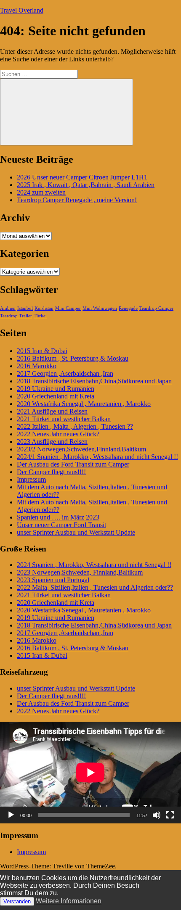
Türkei (40, 316)
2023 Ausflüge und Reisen (52, 441)
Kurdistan (44, 308)
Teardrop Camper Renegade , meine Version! (77, 199)
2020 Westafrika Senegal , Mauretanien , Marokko (84, 403)
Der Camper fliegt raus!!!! (51, 471)
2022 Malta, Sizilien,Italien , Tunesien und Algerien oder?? (95, 587)
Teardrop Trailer (16, 316)
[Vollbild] (170, 815)
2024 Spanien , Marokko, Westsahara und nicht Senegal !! (94, 564)
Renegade (128, 308)
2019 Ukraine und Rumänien (55, 388)
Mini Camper (68, 308)
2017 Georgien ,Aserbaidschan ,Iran (65, 373)
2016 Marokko (36, 365)
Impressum (31, 479)
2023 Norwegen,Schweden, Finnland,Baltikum (80, 572)
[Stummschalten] (156, 815)
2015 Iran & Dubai (42, 350)
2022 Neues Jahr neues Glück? (58, 434)
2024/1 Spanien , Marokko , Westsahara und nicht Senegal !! (97, 456)
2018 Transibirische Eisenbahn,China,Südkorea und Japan (94, 381)
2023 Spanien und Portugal (53, 579)
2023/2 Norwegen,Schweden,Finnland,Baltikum (81, 449)
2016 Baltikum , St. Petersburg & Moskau (72, 358)
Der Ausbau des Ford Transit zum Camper (73, 464)
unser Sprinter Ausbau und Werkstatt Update (76, 532)
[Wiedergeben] (11, 815)
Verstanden (17, 901)
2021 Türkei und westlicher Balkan (64, 418)
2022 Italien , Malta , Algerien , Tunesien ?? (75, 426)
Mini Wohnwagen (100, 308)
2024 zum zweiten (41, 192)
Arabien (8, 308)
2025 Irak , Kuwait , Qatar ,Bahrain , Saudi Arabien (85, 184)
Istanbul (25, 308)
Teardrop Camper (156, 308)
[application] (90, 772)
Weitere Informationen (68, 901)
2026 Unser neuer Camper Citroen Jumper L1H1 (82, 177)
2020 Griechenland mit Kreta (55, 396)
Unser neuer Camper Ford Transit (61, 524)
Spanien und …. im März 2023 (58, 517)
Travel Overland (21, 10)
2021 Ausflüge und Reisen (52, 411)
